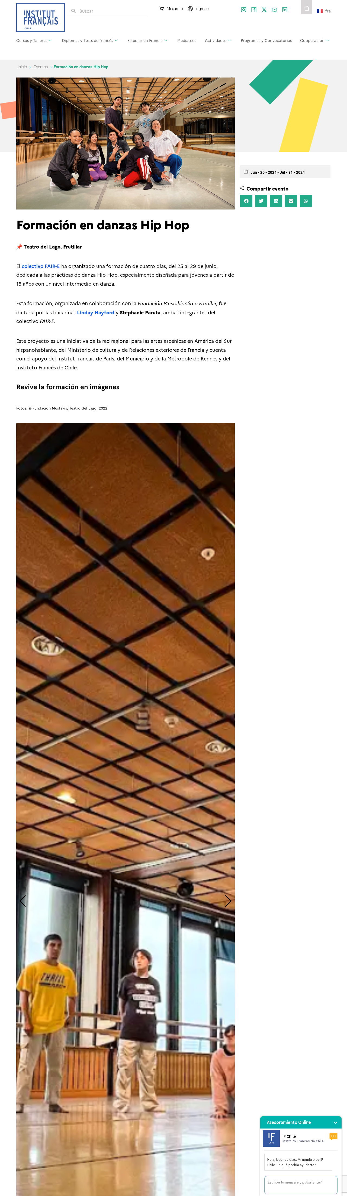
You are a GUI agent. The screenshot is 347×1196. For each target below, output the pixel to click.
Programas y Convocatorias (266, 40)
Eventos (41, 67)
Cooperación (312, 40)
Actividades (215, 40)
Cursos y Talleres (31, 40)
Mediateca (187, 40)
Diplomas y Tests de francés (87, 40)
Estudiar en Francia (145, 40)
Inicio (23, 67)
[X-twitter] (264, 9)
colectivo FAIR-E (41, 266)
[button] (22, 901)
